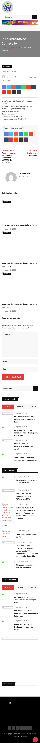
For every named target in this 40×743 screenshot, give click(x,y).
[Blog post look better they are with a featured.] (8, 566)
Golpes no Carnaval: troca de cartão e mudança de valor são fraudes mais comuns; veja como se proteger (26, 513)
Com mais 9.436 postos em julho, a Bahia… (20, 225)
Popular (20, 407)
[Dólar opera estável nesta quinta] (8, 534)
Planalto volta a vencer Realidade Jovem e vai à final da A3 (25, 446)
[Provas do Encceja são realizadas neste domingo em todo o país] (7, 430)
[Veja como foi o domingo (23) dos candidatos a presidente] (7, 457)
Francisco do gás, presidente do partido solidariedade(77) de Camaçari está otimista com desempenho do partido (27, 551)
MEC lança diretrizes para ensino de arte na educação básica (25, 419)
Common (32, 407)
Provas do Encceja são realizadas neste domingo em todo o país (26, 432)
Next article (33, 150)
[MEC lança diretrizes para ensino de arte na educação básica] (7, 416)
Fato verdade (24, 173)
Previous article (8, 150)
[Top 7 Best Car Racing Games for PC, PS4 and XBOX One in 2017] (8, 494)
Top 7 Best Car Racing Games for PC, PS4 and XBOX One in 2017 (25, 496)
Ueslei (25, 736)
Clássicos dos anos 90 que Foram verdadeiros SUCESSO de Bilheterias (9, 158)
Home (5, 48)
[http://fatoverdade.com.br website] (20, 77)
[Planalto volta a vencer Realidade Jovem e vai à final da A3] (7, 443)
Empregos (13, 48)
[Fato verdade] (23, 77)
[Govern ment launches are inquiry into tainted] (8, 481)
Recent (7, 407)
